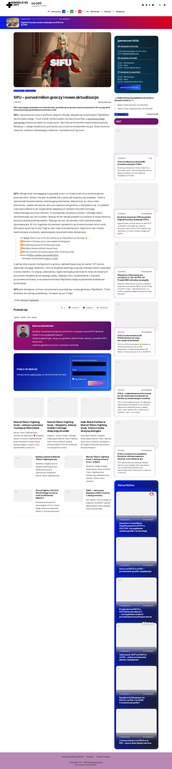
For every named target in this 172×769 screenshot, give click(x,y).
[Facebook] (149, 5)
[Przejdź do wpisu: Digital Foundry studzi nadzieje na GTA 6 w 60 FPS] (12, 22)
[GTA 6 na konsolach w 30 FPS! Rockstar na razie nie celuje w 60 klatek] (136, 316)
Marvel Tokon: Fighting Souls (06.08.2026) (135, 108)
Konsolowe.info (96, 762)
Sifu (28, 317)
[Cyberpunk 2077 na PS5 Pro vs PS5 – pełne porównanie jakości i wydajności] (136, 636)
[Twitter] (146, 5)
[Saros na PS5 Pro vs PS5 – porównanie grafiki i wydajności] (136, 550)
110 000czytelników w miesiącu (39, 4)
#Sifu (26, 238)
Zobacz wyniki (152, 114)
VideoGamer (34, 300)
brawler (23, 317)
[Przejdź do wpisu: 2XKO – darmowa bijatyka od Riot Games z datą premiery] (73, 495)
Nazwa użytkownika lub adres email (84, 360)
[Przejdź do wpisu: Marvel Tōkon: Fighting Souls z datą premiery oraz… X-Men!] (73, 462)
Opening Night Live (131, 53)
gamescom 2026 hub (129, 87)
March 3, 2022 (51, 258)
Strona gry (24, 300)
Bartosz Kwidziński (104, 102)
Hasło (74, 370)
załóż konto (35, 374)
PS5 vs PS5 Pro (126, 485)
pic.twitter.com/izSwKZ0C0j (45, 255)
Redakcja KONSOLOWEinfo (73, 757)
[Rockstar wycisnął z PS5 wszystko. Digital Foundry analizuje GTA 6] (136, 198)
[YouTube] (153, 5)
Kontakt (90, 757)
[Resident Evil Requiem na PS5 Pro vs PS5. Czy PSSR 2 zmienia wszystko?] (136, 679)
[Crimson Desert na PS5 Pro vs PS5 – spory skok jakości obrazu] (136, 722)
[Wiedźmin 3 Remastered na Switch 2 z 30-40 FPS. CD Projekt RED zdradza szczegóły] (136, 255)
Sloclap (34, 317)
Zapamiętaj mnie (80, 379)
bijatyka (16, 317)
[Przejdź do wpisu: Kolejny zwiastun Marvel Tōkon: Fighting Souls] (23, 462)
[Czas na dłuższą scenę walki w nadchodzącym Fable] (136, 142)
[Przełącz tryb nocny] (165, 5)
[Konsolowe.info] (17, 5)
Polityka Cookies (103, 757)
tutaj (30, 267)
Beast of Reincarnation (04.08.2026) (133, 105)
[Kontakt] (143, 5)
